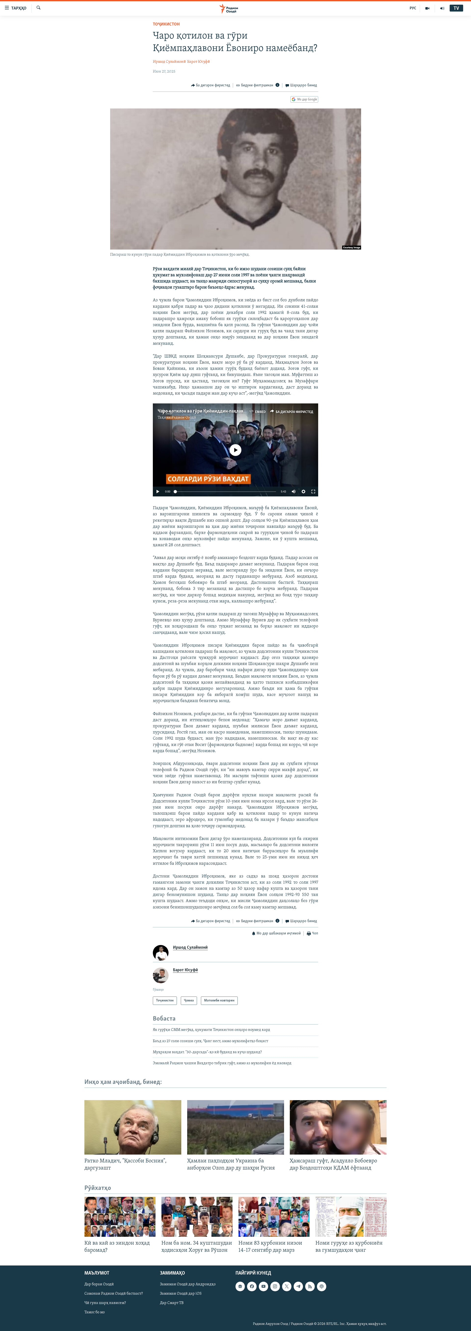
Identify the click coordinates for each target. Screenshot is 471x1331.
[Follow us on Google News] (240, 1286)
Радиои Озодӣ (183, 418)
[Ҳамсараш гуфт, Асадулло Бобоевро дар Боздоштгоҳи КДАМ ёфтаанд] (338, 1127)
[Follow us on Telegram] (298, 1286)
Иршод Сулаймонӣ (169, 62)
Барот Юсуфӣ (198, 62)
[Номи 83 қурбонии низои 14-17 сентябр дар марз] (274, 1217)
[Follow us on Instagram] (275, 1286)
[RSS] (309, 1286)
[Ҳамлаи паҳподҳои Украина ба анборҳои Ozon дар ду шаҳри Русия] (235, 1127)
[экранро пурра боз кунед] (313, 491)
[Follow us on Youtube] (263, 1286)
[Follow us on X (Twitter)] (286, 1286)
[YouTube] (427, 8)
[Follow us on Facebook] (251, 1286)
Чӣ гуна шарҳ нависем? (105, 1303)
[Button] (210, 85)
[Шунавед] (442, 8)
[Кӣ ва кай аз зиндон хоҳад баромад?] (120, 1217)
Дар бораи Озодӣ (99, 1285)
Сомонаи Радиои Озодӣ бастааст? (113, 1294)
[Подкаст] (321, 1286)
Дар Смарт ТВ (171, 1303)
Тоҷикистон (166, 24)
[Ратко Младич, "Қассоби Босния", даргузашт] (132, 1127)
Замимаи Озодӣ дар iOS (181, 1294)
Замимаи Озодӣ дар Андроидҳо (188, 1285)
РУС (413, 8)
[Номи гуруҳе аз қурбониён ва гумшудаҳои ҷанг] (351, 1217)
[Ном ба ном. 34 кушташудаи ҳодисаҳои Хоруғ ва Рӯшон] (197, 1217)
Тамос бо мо (94, 1313)
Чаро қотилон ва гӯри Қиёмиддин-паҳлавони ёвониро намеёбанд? (226, 411)
